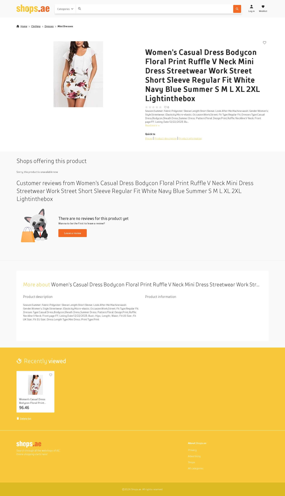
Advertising (194, 456)
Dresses (49, 26)
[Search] (237, 9)
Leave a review (72, 233)
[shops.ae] (32, 9)
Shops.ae (201, 443)
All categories (195, 468)
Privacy (192, 449)
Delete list (25, 418)
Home (23, 26)
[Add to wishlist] (264, 43)
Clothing (36, 26)
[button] (78, 74)
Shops (191, 462)
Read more (151, 125)
